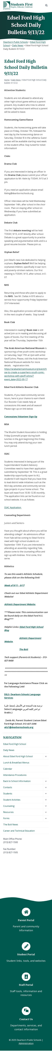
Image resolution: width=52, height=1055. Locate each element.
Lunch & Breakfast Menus (16, 762)
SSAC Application (13, 507)
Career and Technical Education (19, 830)
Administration (26, 1043)
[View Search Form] (46, 5)
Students (7, 793)
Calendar (7, 768)
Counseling (9, 806)
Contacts (7, 787)
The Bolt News (10, 824)
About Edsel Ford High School (18, 756)
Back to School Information (17, 781)
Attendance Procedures (15, 775)
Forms (6, 818)
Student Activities (11, 799)
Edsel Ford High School (14, 744)
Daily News (8, 750)
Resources (8, 812)
